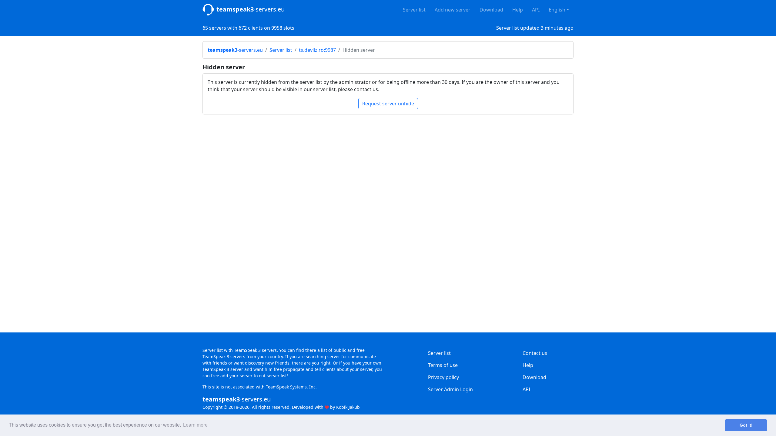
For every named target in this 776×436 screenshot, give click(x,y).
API (536, 9)
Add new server (452, 9)
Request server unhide (388, 103)
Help (517, 9)
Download (491, 9)
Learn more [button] (195, 425)
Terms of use (443, 365)
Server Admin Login (450, 389)
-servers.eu (250, 9)
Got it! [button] (746, 425)
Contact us (535, 353)
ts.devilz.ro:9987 (317, 50)
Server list (414, 9)
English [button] (557, 9)
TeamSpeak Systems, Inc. (291, 387)
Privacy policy (443, 377)
